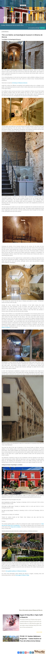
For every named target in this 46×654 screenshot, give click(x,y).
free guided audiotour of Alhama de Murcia (16, 563)
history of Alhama (31, 323)
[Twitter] (23, 5)
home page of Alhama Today (21, 567)
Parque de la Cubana (12, 519)
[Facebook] (21, 5)
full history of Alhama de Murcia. (19, 83)
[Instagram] (25, 5)
